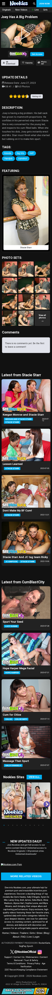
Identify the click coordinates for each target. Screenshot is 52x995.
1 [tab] (4, 825)
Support (8, 957)
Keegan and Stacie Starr (18, 419)
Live (36, 9)
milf (32, 153)
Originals (6, 9)
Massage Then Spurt (16, 761)
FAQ (23, 936)
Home (5, 933)
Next (44, 802)
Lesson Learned (13, 464)
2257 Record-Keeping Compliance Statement (26, 970)
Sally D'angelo (13, 765)
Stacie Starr (12, 422)
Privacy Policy (33, 963)
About (16, 936)
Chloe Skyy (21, 719)
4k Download (10, 63)
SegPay (22, 946)
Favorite (28, 63)
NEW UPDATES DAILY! (26, 841)
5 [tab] (21, 825)
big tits (20, 153)
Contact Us (19, 957)
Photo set (44, 63)
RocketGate (44, 943)
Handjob (8, 158)
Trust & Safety (31, 960)
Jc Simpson (11, 561)
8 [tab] (34, 825)
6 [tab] (25, 825)
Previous (3, 802)
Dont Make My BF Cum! (17, 510)
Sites (39, 933)
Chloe (8, 719)
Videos (14, 933)
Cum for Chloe (12, 714)
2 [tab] (8, 825)
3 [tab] (12, 825)
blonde (7, 153)
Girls (45, 9)
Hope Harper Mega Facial (18, 668)
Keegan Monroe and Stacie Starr (23, 414)
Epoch (30, 946)
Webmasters (32, 957)
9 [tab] (38, 825)
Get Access (37, 54)
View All (34, 777)
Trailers (24, 933)
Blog (46, 933)
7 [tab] (30, 825)
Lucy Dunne (11, 626)
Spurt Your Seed (13, 621)
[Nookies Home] (18, 4)
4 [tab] (17, 825)
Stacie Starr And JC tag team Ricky (25, 557)
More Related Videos (26, 876)
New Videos (21, 9)
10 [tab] (43, 825)
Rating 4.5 (36, 96)
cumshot (22, 158)
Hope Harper (12, 673)
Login (36, 936)
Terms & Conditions (16, 963)
